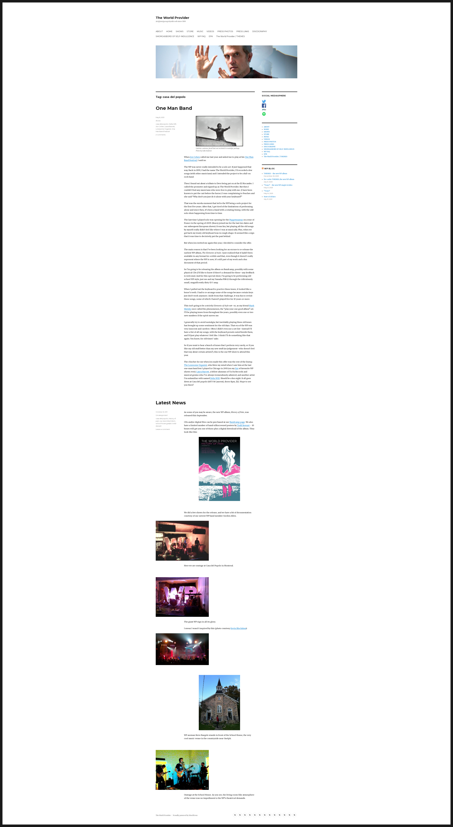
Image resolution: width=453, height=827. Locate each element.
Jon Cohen (195, 157)
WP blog (269, 168)
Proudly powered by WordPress (185, 815)
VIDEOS (210, 31)
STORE (190, 31)
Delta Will (215, 378)
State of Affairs (270, 197)
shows (158, 121)
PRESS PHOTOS (225, 31)
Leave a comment (163, 429)
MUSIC (200, 31)
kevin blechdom (169, 421)
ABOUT (159, 31)
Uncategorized (161, 415)
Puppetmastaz (236, 220)
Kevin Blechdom (238, 628)
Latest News (171, 403)
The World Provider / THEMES (230, 36)
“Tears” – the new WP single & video (278, 185)
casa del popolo (162, 124)
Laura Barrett (202, 372)
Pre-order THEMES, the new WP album (279, 179)
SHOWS (179, 31)
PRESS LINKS (242, 31)
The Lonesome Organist (195, 365)
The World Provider (172, 18)
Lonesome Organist (163, 129)
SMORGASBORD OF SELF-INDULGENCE (175, 36)
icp (161, 421)
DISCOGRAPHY (259, 31)
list (236, 368)
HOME (169, 31)
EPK (211, 36)
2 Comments (161, 135)
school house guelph (164, 423)
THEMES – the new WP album (275, 174)
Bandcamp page (237, 422)
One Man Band (174, 108)
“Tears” (267, 191)
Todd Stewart (243, 425)
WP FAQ (201, 36)
